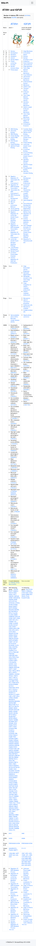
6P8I (23, 863)
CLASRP (15, 623)
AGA (27, 589)
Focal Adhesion (27, 75)
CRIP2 (15, 628)
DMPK (15, 637)
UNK (10, 810)
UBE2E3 (11, 806)
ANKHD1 (11, 596)
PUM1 (15, 749)
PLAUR (24, 598)
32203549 (13, 423)
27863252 (13, 396)
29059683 (13, 337)
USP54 (14, 810)
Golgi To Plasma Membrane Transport (28, 909)
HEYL (10, 672)
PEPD (15, 725)
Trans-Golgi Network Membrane (26, 115)
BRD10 (16, 611)
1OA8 (10, 853)
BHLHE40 (11, 610)
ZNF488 (16, 825)
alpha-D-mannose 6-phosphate (26, 301)
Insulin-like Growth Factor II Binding (27, 156)
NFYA (10, 715)
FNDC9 (11, 659)
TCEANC (11, 791)
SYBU (10, 788)
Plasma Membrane (26, 72)
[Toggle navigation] (32, 3)
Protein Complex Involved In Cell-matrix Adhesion (28, 921)
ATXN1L (17, 603)
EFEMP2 (15, 640)
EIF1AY (15, 642)
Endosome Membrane (26, 79)
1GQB (23, 855)
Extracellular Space (26, 53)
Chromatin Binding (13, 131)
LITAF (14, 696)
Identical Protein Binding (15, 147)
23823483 (14, 467)
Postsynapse (14, 70)
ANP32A (16, 596)
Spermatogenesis (27, 201)
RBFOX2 (11, 757)
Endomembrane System (27, 82)
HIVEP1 (14, 672)
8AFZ (29, 865)
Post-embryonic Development (27, 204)
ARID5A (11, 599)
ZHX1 (10, 823)
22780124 (13, 381)
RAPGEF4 (12, 755)
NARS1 (11, 711)
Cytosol (13, 58)
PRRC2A (11, 745)
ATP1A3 (14, 601)
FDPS (13, 657)
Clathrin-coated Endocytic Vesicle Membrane (27, 109)
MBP (14, 703)
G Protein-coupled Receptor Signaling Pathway (26, 195)
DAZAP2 (11, 633)
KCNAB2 (15, 684)
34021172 (13, 569)
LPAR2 (11, 698)
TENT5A (14, 793)
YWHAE (15, 816)
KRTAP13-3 (12, 694)
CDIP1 (14, 618)
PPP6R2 (11, 738)
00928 (23, 838)
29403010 (13, 495)
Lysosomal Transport (26, 185)
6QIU (10, 857)
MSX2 (15, 708)
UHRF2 (16, 808)
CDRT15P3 (12, 620)
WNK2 (10, 816)
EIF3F (14, 643)
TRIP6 (10, 803)
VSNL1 (14, 811)
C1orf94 (11, 615)
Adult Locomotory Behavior (14, 205)
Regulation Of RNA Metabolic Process (15, 870)
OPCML (11, 723)
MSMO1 (11, 708)
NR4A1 (15, 718)
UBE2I (16, 806)
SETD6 (15, 767)
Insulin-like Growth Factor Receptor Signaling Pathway (14, 242)
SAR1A (11, 766)
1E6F (23, 853)
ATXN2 (11, 604)
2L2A (23, 858)
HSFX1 (16, 676)
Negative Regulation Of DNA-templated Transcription (15, 226)
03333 (10, 838)
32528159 (13, 342)
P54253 (11, 850)
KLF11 (10, 689)
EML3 (10, 647)
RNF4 (14, 764)
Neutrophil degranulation (27, 273)
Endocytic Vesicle (26, 92)
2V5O (26, 860)
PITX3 (17, 583)
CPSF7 (14, 627)
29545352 (26, 400)
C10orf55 (14, 613)
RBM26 (16, 757)
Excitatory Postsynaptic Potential (14, 254)
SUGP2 (11, 784)
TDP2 (10, 793)
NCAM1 (15, 711)
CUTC (10, 632)
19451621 (14, 328)
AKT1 (15, 594)
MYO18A (16, 710)
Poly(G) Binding (15, 144)
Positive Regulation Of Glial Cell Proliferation (14, 260)
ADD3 (15, 593)
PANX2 (11, 725)
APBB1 (11, 598)
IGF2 (30, 594)
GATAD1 (11, 664)
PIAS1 (15, 727)
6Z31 (23, 865)
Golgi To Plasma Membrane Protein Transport (28, 888)
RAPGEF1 (15, 754)
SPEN (10, 777)
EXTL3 (11, 652)
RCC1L (16, 759)
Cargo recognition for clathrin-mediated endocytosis (27, 286)
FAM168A (11, 654)
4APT (17, 853)
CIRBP (11, 623)
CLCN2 (11, 625)
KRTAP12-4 (12, 693)
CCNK (10, 618)
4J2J (14, 855)
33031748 (26, 405)
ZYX (14, 830)
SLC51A (11, 772)
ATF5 (10, 601)
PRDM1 (11, 740)
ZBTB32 (11, 820)
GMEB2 (11, 667)
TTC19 (18, 803)
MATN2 (11, 703)
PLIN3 (28, 598)
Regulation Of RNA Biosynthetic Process (14, 891)
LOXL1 (18, 696)
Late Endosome (27, 65)
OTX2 (15, 723)
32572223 (13, 405)
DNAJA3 (11, 638)
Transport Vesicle (26, 89)
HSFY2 (15, 677)
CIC (15, 621)
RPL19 (11, 584)
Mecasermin (26, 298)
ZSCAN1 (11, 828)
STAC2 (11, 782)
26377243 (26, 371)
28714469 (13, 544)
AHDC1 (11, 594)
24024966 (26, 389)
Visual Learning (15, 208)
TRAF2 (15, 799)
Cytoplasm (14, 56)
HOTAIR (17, 674)
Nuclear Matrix (15, 59)
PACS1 (24, 596)
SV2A (16, 786)
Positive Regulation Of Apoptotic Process (27, 221)
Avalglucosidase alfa (27, 311)
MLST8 (17, 706)
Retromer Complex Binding (28, 172)
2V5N (23, 860)
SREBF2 (11, 779)
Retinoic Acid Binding (27, 133)
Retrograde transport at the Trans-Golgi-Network (27, 278)
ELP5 (17, 645)
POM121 (15, 735)
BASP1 (15, 606)
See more (11, 929)
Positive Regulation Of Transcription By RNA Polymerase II (15, 234)
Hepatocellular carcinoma (27, 316)
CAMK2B (11, 616)
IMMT (13, 681)
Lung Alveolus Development (14, 248)
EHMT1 (11, 642)
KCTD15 (11, 686)
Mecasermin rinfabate (26, 307)
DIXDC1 (11, 637)
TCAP (14, 789)
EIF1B (10, 643)
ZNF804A (16, 827)
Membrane (26, 85)
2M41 (13, 853)
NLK (14, 716)
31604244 (13, 483)
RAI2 (10, 754)
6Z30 (29, 863)
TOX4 (10, 798)
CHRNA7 (11, 621)
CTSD (23, 593)
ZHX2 (14, 823)
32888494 (13, 450)
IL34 (10, 681)
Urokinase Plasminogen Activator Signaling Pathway (27, 872)
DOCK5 (16, 638)
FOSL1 (15, 659)
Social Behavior (15, 210)
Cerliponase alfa (27, 305)
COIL (10, 627)
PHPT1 (11, 727)
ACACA (16, 589)
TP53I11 (14, 798)
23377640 (13, 464)
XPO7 (14, 584)
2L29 (29, 857)
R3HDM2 (11, 752)
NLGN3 (11, 716)
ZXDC (10, 830)
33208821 (14, 418)
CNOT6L (13, 583)
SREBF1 (15, 777)
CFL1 (16, 620)
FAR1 (16, 655)
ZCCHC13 (16, 821)
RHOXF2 (11, 762)
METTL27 (11, 706)
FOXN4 (11, 660)
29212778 (26, 361)
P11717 (24, 848)
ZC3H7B (11, 821)
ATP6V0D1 (12, 603)
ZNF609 (11, 827)
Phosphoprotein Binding (27, 169)
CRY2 (13, 630)
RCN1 (10, 760)
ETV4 (15, 650)
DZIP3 (10, 640)
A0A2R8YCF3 (13, 848)
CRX (10, 630)
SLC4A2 (17, 771)
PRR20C (16, 742)
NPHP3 (11, 718)
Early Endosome (28, 63)
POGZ (10, 735)
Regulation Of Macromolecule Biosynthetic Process (15, 903)
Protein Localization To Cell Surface (27, 882)
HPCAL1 (11, 676)
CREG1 (24, 591)
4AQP (10, 855)
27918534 (13, 523)
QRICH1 (11, 750)
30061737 (13, 332)
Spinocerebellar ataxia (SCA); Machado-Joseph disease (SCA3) (15, 318)
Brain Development (14, 197)
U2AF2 (11, 805)
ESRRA (11, 650)
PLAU (27, 596)
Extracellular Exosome (26, 125)
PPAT (14, 737)
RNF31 (11, 764)
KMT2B (15, 691)
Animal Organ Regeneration (27, 207)
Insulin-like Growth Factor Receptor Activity (27, 138)
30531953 (13, 391)
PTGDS (11, 749)
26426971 (26, 339)
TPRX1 (11, 799)
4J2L (17, 855)
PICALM (11, 728)
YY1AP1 (16, 818)
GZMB (27, 594)
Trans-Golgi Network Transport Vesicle (26, 97)
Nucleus (13, 51)
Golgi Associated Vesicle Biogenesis (26, 268)
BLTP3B (11, 611)
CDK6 (18, 618)
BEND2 (15, 608)
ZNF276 (11, 825)
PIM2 (15, 728)
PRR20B (11, 742)
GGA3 (23, 594)
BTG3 (10, 613)
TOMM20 (16, 796)
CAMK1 (16, 615)
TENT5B (11, 794)
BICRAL (17, 610)
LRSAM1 (15, 698)
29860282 (13, 372)
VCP (10, 811)
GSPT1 (11, 669)
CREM (10, 628)
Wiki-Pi (4, 3)
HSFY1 (11, 677)
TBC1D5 (15, 788)
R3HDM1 (16, 750)
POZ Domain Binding (14, 141)
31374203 (13, 354)
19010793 (26, 356)
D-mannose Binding (26, 150)
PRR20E (16, 743)
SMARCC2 (12, 774)
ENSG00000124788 (14, 843)
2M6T (29, 858)
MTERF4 (11, 710)
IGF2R (27, 23)
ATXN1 (14, 23)
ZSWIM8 (16, 828)
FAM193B (11, 655)
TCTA (15, 791)
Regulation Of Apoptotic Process (27, 215)
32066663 (13, 378)
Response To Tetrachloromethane (27, 240)
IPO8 (16, 681)
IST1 (10, 682)
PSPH (15, 747)
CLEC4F (15, 625)
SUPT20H (11, 786)
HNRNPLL (11, 674)
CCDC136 (17, 616)
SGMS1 (11, 769)
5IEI (23, 862)
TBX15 (11, 789)
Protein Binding (15, 136)
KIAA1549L (12, 688)
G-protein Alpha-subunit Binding (27, 130)
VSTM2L (11, 813)
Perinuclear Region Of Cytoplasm (26, 120)
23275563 (27, 15)
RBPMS (11, 759)
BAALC (11, 606)
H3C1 (10, 671)
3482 (23, 833)
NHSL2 (14, 715)
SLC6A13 (16, 772)
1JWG (30, 855)
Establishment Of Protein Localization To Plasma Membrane (27, 902)
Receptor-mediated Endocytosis (26, 181)
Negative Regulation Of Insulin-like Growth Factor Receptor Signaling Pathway (14, 217)
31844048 (14, 444)
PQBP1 (16, 738)
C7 (9, 583)
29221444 (13, 367)
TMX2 (15, 794)
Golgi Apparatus (27, 66)
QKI (18, 749)
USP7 (17, 810)
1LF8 (23, 857)
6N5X (25, 862)
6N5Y (29, 862)
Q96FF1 (15, 850)
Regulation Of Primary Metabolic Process (14, 910)
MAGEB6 (17, 701)
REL (13, 760)
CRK (18, 628)
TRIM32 (11, 801)
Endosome (26, 61)
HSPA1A (11, 679)
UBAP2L (15, 805)
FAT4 (10, 657)
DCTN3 (16, 633)
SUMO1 (15, 784)
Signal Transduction (26, 189)
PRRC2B (16, 745)
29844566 (13, 386)
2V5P (30, 860)
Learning (13, 200)
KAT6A (11, 684)
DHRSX (11, 635)
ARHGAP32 (16, 598)
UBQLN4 (11, 808)
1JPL (26, 855)
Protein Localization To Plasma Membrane (27, 894)
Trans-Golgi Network (26, 69)
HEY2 (18, 671)
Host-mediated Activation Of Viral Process (27, 227)
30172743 (13, 549)
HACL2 (14, 671)
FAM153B (16, 652)
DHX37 (15, 635)
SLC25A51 (12, 771)
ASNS (15, 599)
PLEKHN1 (11, 733)
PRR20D (11, 743)
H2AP (15, 669)
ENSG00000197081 (27, 843)
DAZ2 (14, 632)
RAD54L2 (16, 752)
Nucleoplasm (14, 53)
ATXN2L (15, 604)
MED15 (11, 704)
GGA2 (15, 666)
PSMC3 (11, 747)
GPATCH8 (16, 667)
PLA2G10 (11, 730)
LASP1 (18, 694)
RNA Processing (15, 195)
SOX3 (16, 776)
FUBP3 (15, 660)
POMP (11, 737)
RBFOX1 (17, 755)
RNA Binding (14, 134)
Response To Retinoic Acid (27, 211)
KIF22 (17, 688)
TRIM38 (16, 801)
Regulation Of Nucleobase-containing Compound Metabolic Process (14, 878)
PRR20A (16, 740)
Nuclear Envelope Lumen (28, 58)
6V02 (26, 863)
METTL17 (16, 704)
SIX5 (15, 769)
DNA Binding (14, 129)
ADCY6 (11, 593)
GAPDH (14, 662)
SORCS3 (11, 776)
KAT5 (17, 682)
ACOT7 (11, 591)
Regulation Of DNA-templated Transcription (15, 186)
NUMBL (16, 720)
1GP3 (30, 853)
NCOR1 (11, 713)
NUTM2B (11, 721)
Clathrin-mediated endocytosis (26, 293)
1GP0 (26, 853)
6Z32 (26, 865)
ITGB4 (13, 682)
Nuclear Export (15, 251)
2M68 (26, 858)
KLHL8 (11, 691)
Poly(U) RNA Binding (14, 138)
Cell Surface (26, 76)
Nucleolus (13, 54)
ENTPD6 (14, 647)
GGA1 (27, 593)
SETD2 (11, 767)
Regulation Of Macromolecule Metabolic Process (15, 916)
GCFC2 (11, 666)
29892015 (13, 333)
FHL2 (17, 657)
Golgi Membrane (27, 51)
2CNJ (26, 857)
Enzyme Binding (27, 153)
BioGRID (14, 17)
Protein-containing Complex (13, 63)
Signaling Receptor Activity (25, 161)
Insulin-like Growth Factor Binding (27, 146)
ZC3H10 (16, 820)
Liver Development (27, 177)
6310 (10, 833)
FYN (10, 662)
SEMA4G (16, 766)
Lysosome (26, 912)
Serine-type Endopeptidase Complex (27, 916)
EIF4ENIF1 (12, 645)
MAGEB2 (11, 701)
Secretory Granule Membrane (26, 103)
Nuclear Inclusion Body (15, 67)
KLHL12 (15, 689)
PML (16, 733)
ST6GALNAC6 (13, 781)
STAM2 (15, 782)
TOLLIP (11, 796)
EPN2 (10, 649)
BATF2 (11, 608)
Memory (13, 202)
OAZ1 (16, 721)
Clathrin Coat (27, 87)
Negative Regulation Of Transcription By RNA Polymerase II (15, 179)
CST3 (17, 630)
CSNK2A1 (29, 591)
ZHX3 (17, 823)
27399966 (13, 542)
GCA (15, 664)
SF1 (19, 767)
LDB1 (10, 696)
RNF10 (16, 762)
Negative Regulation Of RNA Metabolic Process (15, 925)
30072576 (26, 333)
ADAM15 (15, 591)
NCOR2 (15, 713)
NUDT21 (11, 720)
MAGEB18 (12, 699)
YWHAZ (11, 818)
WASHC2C (12, 815)
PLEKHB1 (11, 732)
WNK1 (17, 815)
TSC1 (14, 803)
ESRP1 (14, 649)
